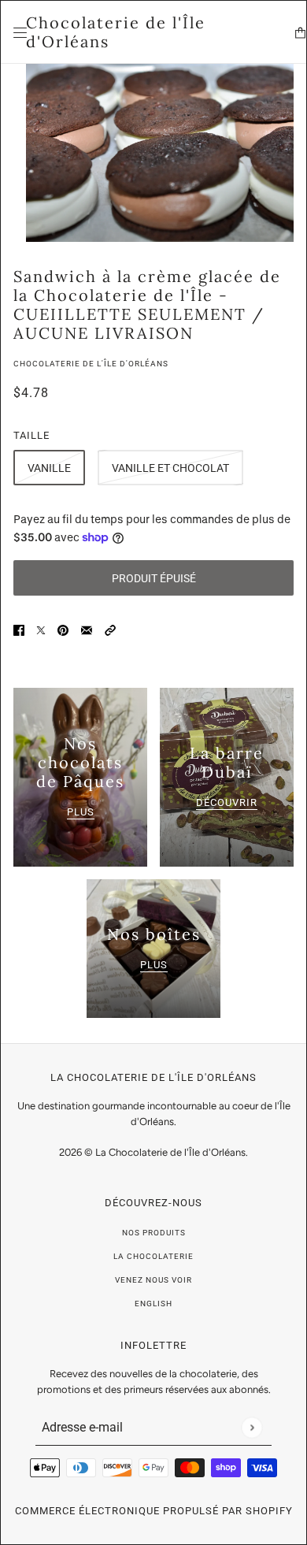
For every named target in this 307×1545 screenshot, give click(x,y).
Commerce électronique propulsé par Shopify (154, 1511)
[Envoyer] (251, 1427)
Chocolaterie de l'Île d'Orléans (90, 363)
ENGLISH (153, 1303)
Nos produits (154, 1232)
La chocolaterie (153, 1256)
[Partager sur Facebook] (19, 629)
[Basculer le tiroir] (20, 33)
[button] (110, 629)
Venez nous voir (153, 1280)
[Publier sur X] (41, 629)
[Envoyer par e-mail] (86, 629)
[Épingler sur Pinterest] (63, 629)
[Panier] (300, 32)
